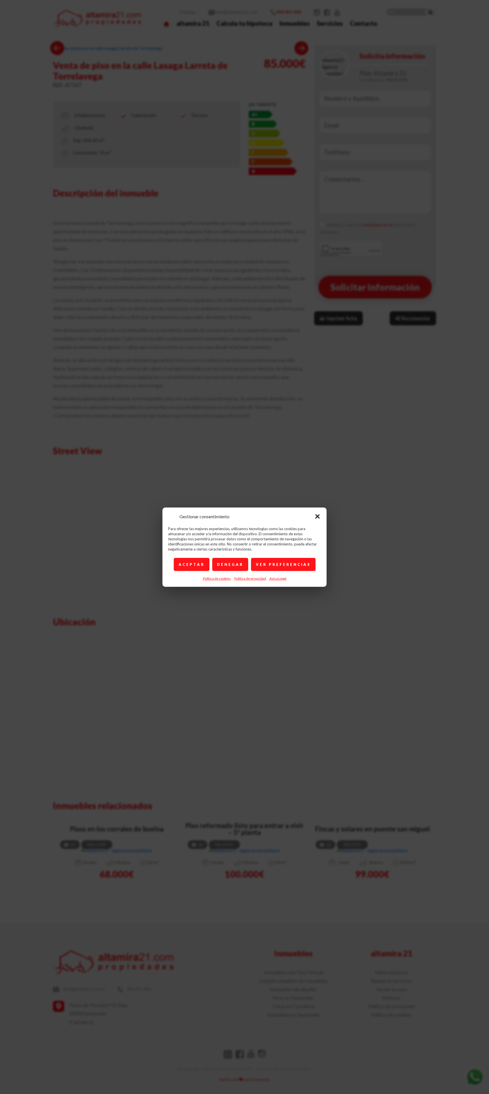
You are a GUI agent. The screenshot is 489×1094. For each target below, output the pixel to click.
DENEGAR (230, 564)
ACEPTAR (192, 564)
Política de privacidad (250, 578)
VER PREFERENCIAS (283, 564)
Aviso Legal (277, 578)
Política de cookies (217, 578)
